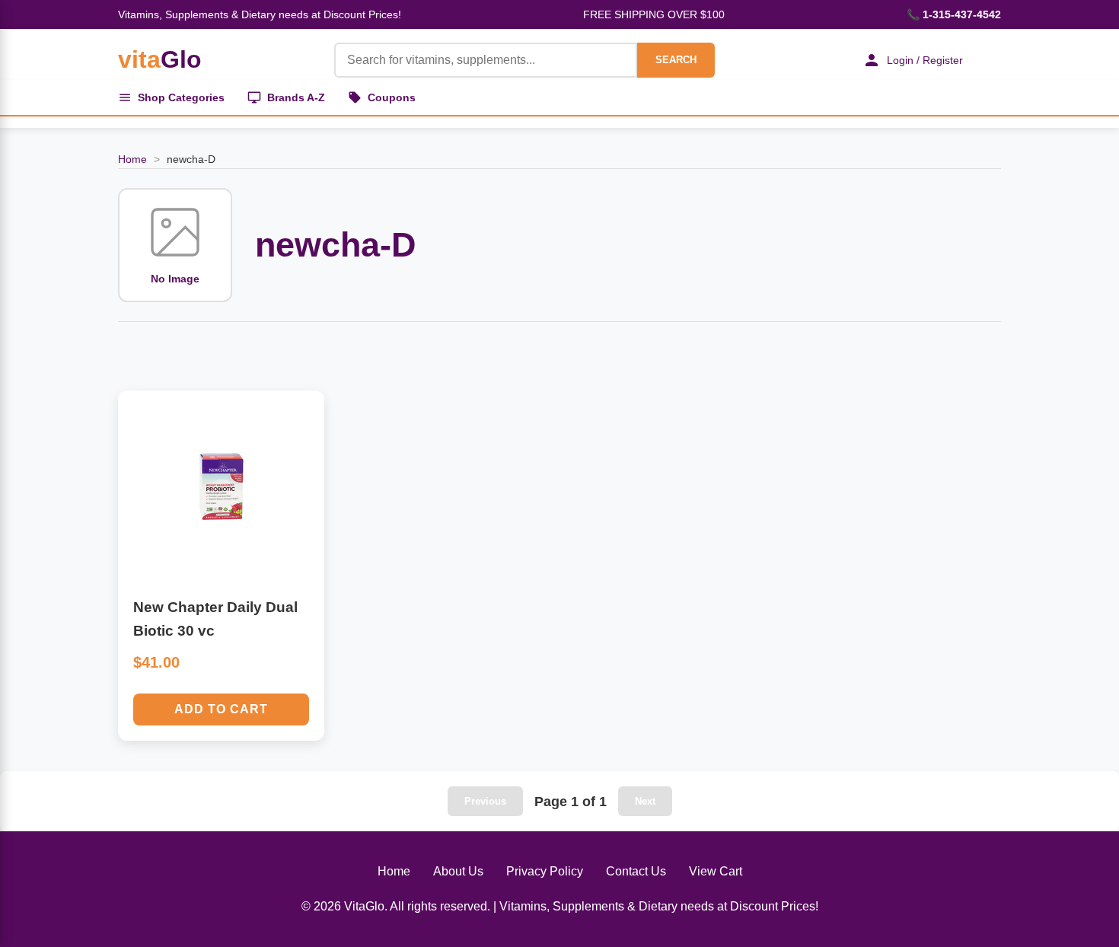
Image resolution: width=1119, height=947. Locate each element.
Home (132, 159)
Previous (485, 801)
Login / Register (925, 60)
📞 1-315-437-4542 (954, 14)
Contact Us (636, 871)
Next (645, 801)
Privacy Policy (544, 871)
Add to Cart (221, 709)
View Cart (715, 871)
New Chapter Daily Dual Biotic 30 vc (215, 619)
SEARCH (676, 59)
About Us (458, 871)
